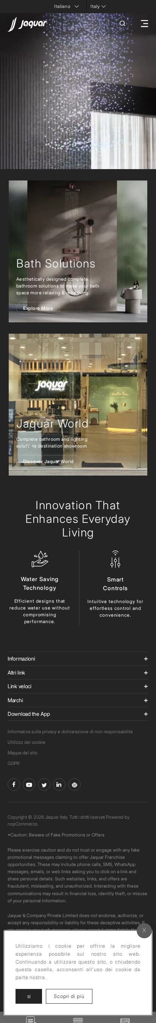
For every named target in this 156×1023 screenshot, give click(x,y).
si (29, 996)
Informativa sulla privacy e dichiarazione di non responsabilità (70, 731)
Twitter (44, 784)
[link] (78, 251)
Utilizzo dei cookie (26, 742)
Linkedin (59, 784)
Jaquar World (52, 423)
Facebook (14, 784)
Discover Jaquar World (48, 461)
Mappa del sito (22, 753)
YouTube (29, 784)
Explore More (38, 308)
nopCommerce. (23, 824)
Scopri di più (73, 996)
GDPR (14, 763)
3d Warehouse (74, 784)
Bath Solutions (55, 263)
